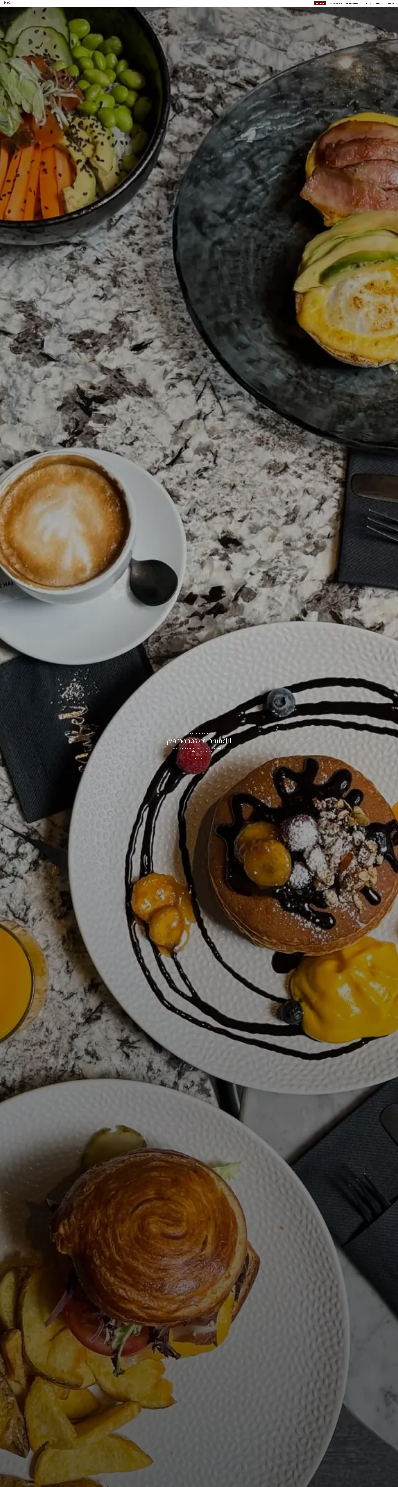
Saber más (199, 758)
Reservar (320, 3)
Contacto (390, 3)
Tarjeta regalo (367, 3)
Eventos (379, 3)
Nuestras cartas (336, 3)
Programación (352, 3)
